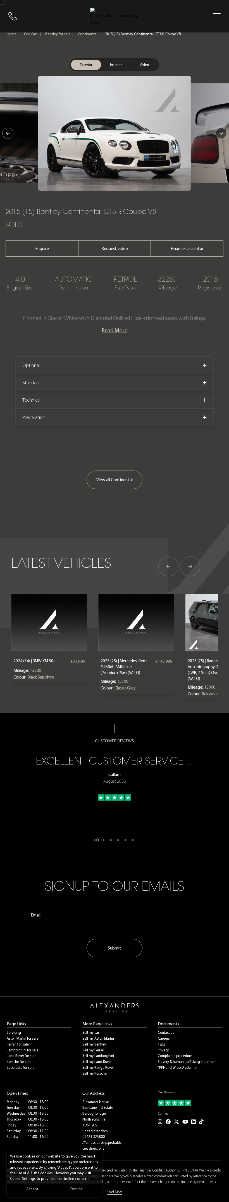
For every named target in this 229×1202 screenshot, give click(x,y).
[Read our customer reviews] (190, 1103)
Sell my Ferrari (93, 1050)
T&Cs (162, 1044)
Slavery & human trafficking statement (187, 1062)
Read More (114, 330)
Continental (87, 34)
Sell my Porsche (94, 1073)
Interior (116, 64)
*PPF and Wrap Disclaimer (178, 1067)
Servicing (14, 1032)
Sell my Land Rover (97, 1062)
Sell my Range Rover (98, 1067)
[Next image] (221, 133)
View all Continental (114, 479)
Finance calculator (187, 248)
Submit (114, 948)
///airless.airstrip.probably (101, 1142)
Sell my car (90, 1032)
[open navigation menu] (214, 15)
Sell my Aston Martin (98, 1038)
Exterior (86, 64)
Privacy (163, 1050)
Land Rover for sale (21, 1056)
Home (11, 34)
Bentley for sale (57, 34)
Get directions (93, 1148)
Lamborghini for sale (23, 1050)
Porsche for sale (19, 1062)
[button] (96, 840)
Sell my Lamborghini (98, 1056)
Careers (164, 1038)
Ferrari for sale (18, 1044)
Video (144, 64)
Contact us (166, 1032)
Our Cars (31, 34)
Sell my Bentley (94, 1044)
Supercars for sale (20, 1067)
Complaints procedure (175, 1056)
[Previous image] (7, 133)
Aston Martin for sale (23, 1038)
